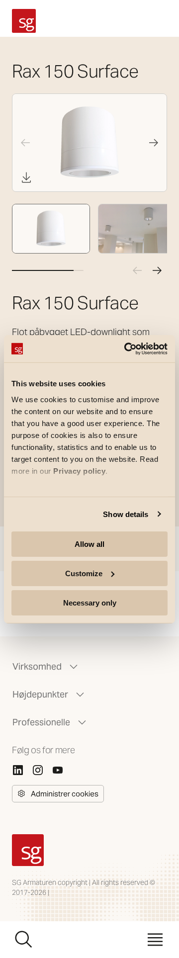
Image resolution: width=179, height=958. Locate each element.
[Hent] (26, 177)
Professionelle (41, 722)
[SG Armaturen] (24, 21)
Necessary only (89, 602)
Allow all (89, 544)
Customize (83, 573)
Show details (125, 514)
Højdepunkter (40, 694)
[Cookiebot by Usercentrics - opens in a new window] (126, 348)
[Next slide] (154, 143)
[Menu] (155, 940)
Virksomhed (37, 666)
